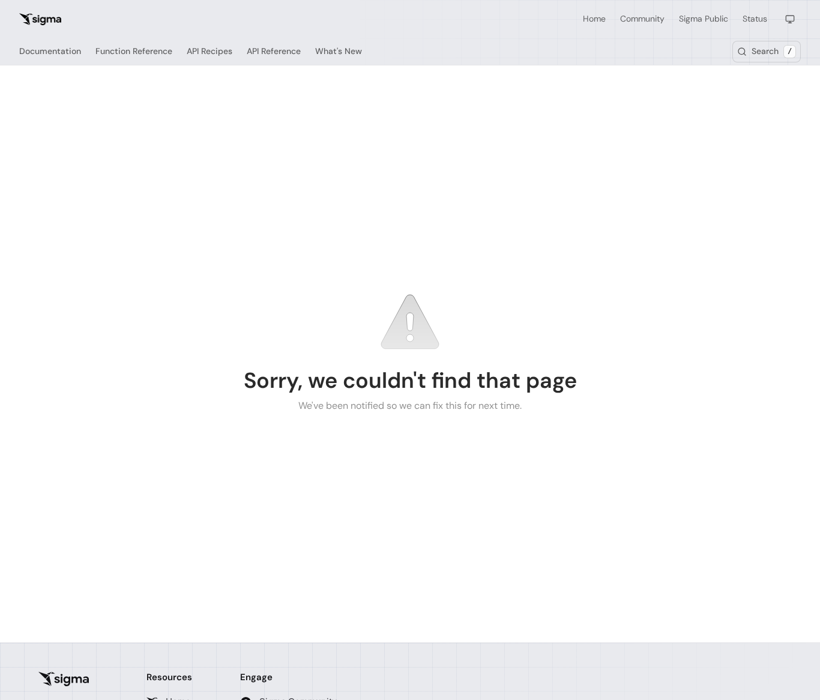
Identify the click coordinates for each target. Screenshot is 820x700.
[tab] (50, 51)
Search (772, 51)
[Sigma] (63, 679)
